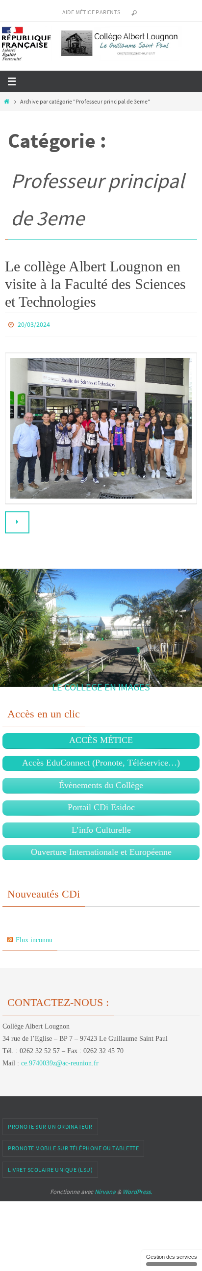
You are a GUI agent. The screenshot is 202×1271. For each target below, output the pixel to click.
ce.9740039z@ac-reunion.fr (60, 1061)
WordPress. (137, 1190)
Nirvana (105, 1190)
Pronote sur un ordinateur (50, 1124)
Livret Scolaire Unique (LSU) (50, 1167)
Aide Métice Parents (91, 12)
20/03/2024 (34, 323)
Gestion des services (171, 1257)
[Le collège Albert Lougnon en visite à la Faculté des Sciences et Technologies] (101, 426)
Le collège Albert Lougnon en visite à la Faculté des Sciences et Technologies (95, 284)
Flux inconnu (34, 937)
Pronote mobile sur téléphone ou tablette (73, 1145)
